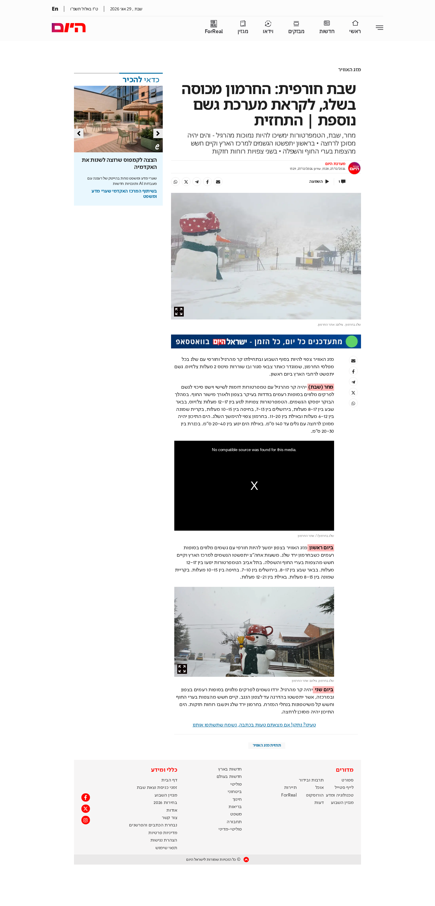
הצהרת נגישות (163, 840)
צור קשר (169, 817)
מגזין (243, 31)
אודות (171, 810)
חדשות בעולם (229, 776)
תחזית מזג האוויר (267, 745)
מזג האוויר (349, 69)
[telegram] (196, 181)
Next (158, 133)
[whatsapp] (175, 181)
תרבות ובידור (311, 780)
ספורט (347, 780)
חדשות (326, 31)
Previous (78, 133)
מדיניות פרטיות (162, 833)
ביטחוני (235, 791)
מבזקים (296, 31)
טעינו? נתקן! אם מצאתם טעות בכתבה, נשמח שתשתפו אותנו (254, 725)
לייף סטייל (344, 787)
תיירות (290, 787)
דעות (319, 802)
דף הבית (169, 780)
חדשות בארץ (230, 769)
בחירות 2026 (165, 802)
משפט (236, 814)
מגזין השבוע (342, 802)
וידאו (268, 31)
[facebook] (207, 181)
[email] (218, 181)
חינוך (237, 799)
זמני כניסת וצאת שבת (157, 787)
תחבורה (234, 822)
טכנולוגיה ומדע (340, 795)
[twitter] (186, 181)
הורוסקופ (314, 795)
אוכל (319, 787)
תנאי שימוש (166, 848)
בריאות (235, 807)
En (55, 8)
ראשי (355, 31)
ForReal (214, 31)
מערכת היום (335, 164)
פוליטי (236, 784)
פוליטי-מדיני (230, 829)
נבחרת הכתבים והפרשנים (153, 825)
